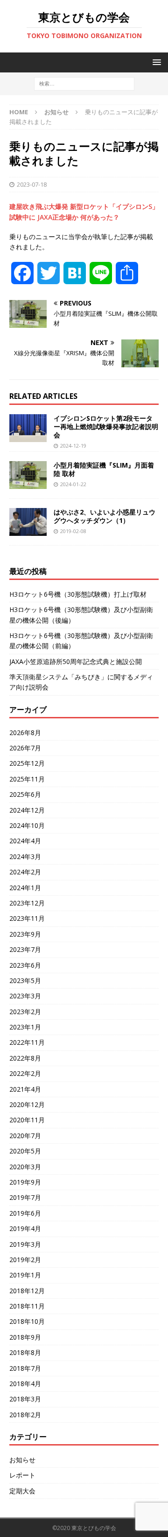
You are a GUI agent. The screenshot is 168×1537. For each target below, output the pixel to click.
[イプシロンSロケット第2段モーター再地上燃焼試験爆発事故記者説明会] (28, 428)
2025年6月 (25, 794)
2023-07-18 (32, 184)
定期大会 (22, 1490)
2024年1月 (25, 887)
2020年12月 (27, 1104)
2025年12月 (27, 763)
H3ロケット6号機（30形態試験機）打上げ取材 (78, 594)
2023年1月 (25, 1026)
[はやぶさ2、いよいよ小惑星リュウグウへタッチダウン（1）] (28, 522)
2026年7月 (25, 747)
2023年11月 (27, 918)
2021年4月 (25, 1089)
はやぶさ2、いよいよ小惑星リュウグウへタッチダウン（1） (104, 516)
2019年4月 (25, 1228)
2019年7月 (25, 1197)
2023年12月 (27, 903)
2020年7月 (25, 1135)
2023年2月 (25, 1011)
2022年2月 (25, 1073)
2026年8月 (25, 732)
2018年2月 (25, 1414)
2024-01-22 (73, 484)
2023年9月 (25, 934)
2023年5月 (25, 980)
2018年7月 (25, 1368)
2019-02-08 (73, 531)
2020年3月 (25, 1166)
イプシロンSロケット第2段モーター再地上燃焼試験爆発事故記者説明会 (106, 426)
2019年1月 (25, 1274)
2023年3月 (25, 995)
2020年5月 (25, 1150)
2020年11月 (27, 1119)
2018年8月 (25, 1352)
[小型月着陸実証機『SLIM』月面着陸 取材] (28, 475)
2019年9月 (25, 1182)
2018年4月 (25, 1383)
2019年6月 (25, 1213)
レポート (22, 1475)
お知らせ (22, 1459)
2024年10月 (27, 825)
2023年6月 (25, 965)
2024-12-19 (73, 445)
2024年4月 (25, 840)
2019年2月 (25, 1259)
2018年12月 (27, 1290)
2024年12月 (27, 810)
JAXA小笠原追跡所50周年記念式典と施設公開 (75, 661)
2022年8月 (25, 1058)
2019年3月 (25, 1244)
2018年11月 (27, 1306)
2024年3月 (25, 856)
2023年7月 (25, 949)
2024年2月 (25, 871)
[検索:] (84, 83)
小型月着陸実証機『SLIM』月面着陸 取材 (104, 469)
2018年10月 (27, 1321)
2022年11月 (27, 1042)
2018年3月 (25, 1398)
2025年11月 (27, 779)
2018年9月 (25, 1337)
